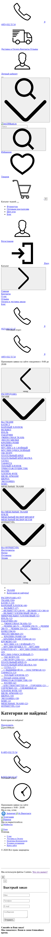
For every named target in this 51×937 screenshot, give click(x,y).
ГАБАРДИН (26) (9, 621)
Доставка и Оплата (15, 839)
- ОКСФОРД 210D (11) (13, 659)
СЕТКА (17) (10, 667)
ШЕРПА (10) (7, 696)
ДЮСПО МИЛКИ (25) (12, 634)
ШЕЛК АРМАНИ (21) (12, 693)
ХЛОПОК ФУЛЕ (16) (11, 690)
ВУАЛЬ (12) (6, 618)
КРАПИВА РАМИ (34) (15, 636)
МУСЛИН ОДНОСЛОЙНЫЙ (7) (17, 654)
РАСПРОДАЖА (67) (11, 598)
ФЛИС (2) (6, 701)
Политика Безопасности (17, 841)
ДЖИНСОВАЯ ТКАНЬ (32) (17, 623)
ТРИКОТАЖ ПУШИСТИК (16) (16, 680)
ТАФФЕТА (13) (8, 672)
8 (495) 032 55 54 (9, 752)
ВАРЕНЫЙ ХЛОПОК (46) (14, 605)
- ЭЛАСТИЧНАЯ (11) (34, 670)
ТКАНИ (11, 590)
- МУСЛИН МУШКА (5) (14, 647)
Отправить (9, 920)
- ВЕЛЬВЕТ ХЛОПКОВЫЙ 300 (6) (19, 613)
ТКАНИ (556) (8, 600)
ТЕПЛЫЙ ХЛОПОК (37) (16, 675)
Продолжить (7, 725)
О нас (9, 836)
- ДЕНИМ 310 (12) (18, 628)
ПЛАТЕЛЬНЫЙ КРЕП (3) (14, 662)
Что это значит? (40, 872)
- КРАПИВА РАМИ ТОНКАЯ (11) (18, 639)
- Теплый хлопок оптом (13, 678)
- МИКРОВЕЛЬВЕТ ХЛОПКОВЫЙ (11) (20, 614)
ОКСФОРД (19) (11, 657)
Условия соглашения (15, 843)
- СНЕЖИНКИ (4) (27, 688)
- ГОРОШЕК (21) (37, 685)
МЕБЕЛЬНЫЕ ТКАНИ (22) (14, 703)
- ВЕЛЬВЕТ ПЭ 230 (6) (13, 610)
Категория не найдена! (18, 593)
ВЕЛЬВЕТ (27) (11, 608)
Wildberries (8, 824)
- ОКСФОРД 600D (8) (36, 659)
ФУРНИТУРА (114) (10, 706)
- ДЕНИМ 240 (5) (10, 626)
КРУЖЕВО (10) (8, 641)
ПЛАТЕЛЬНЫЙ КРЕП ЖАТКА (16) (19, 665)
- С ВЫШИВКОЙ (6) (12, 670)
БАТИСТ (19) (7, 603)
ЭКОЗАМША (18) (10, 698)
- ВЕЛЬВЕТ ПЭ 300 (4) (37, 610)
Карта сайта (12, 845)
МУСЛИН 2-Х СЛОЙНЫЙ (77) (19, 644)
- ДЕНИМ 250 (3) (29, 626)
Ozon (5, 829)
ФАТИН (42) (10, 683)
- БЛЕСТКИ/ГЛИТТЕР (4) (14, 685)
